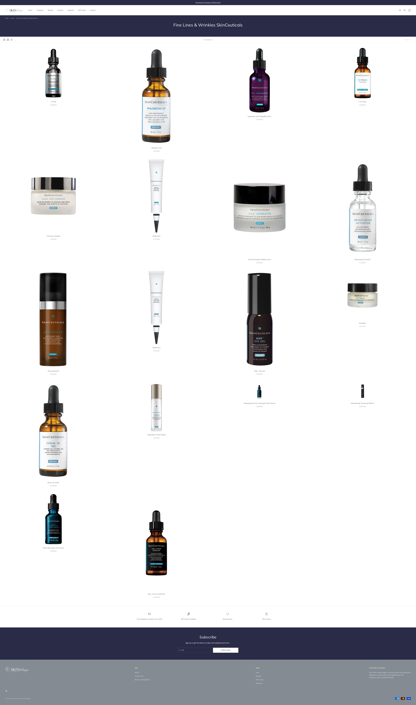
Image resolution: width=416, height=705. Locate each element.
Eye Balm (362, 323)
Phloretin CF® (156, 148)
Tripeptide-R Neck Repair (156, 435)
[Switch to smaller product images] (8, 40)
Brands (50, 10)
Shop (12, 18)
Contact (93, 10)
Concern (60, 10)
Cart (257, 672)
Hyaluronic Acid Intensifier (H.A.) (259, 116)
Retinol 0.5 (156, 236)
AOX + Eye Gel (259, 371)
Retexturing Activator (362, 259)
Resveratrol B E (53, 371)
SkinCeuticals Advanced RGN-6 (362, 403)
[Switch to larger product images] (4, 40)
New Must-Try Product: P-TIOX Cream (208, 2)
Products (259, 683)
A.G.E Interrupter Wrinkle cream (259, 259)
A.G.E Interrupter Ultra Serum (53, 548)
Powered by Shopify (25, 698)
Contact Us (139, 676)
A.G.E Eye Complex (53, 236)
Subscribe (226, 650)
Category (40, 10)
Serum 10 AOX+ (53, 483)
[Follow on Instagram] (6, 691)
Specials (71, 10)
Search (258, 676)
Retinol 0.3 (156, 348)
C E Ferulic (362, 102)
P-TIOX (53, 102)
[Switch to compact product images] (12, 40)
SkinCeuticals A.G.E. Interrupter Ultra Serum (259, 403)
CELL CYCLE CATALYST (156, 594)
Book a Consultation (142, 680)
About (137, 672)
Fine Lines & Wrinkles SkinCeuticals (27, 18)
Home (30, 10)
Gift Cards (82, 10)
